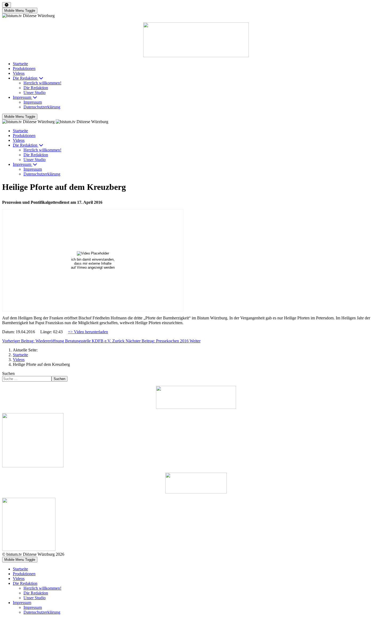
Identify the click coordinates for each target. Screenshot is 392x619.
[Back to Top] (6, 5)
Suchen (8, 373)
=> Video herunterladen (88, 332)
